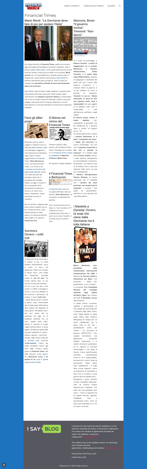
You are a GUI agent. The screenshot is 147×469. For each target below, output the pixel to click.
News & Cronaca (72, 6)
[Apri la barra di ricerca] (119, 5)
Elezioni (111, 6)
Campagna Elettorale (94, 6)
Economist (39, 147)
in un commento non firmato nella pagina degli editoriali (34, 169)
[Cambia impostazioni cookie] (4, 465)
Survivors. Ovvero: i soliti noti (33, 234)
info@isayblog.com (90, 437)
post (39, 281)
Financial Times (56, 189)
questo (45, 354)
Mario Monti (40, 70)
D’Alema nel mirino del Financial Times (59, 121)
